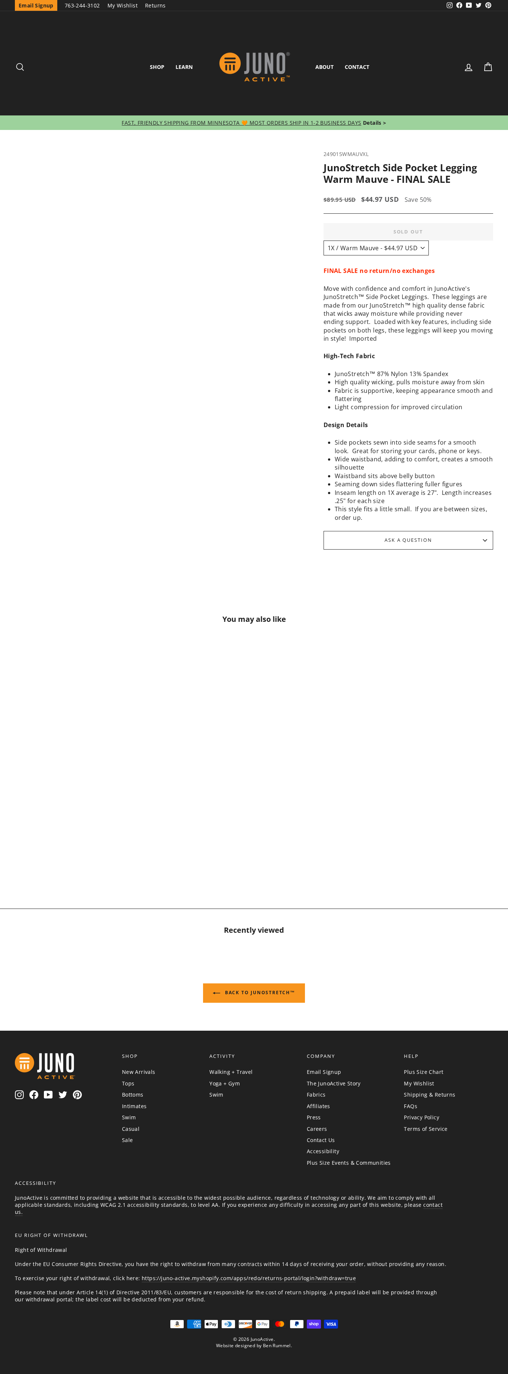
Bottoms (133, 1094)
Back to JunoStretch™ (259, 992)
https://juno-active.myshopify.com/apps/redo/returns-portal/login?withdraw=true (249, 1278)
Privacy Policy (421, 1117)
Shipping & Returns (429, 1094)
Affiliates (318, 1106)
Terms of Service (425, 1128)
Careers (317, 1128)
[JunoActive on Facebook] (33, 1095)
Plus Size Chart (423, 1071)
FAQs (410, 1106)
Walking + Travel (231, 1071)
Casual (130, 1128)
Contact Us (321, 1140)
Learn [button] (184, 66)
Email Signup (324, 1071)
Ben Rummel (277, 1345)
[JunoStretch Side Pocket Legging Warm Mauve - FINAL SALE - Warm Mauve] (71, 851)
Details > (373, 122)
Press (314, 1117)
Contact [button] (357, 66)
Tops (128, 1083)
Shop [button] (157, 66)
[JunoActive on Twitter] (62, 1095)
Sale (127, 1140)
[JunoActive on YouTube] (48, 1095)
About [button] (324, 66)
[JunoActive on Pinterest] (77, 1095)
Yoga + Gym (224, 1083)
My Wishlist (122, 5)
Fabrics (316, 1094)
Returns (155, 5)
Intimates (134, 1106)
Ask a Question (408, 540)
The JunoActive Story (334, 1083)
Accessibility (323, 1151)
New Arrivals (138, 1071)
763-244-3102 (82, 5)
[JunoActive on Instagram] (19, 1095)
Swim (129, 1117)
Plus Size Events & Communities (349, 1162)
